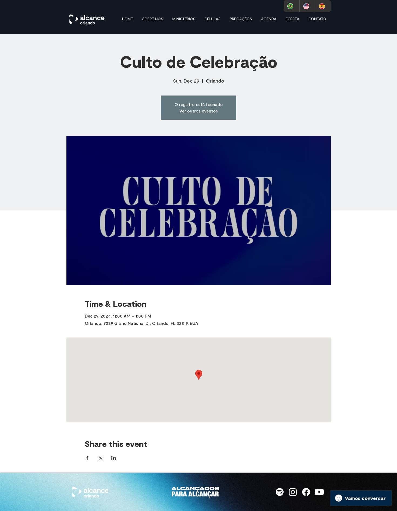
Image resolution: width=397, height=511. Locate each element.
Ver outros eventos (198, 110)
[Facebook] (306, 492)
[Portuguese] (291, 6)
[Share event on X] (100, 458)
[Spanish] (323, 6)
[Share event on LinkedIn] (113, 458)
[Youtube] (319, 492)
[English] (307, 6)
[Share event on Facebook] (87, 458)
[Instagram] (293, 492)
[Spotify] (279, 492)
